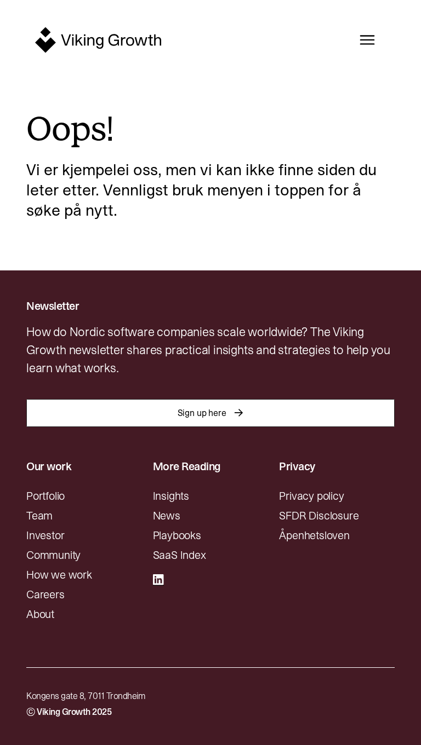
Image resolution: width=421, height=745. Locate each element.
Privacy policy (311, 496)
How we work (59, 574)
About (40, 614)
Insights (171, 496)
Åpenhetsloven (314, 535)
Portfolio (45, 496)
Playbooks (177, 535)
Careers (45, 594)
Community (53, 555)
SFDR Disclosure (319, 515)
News (166, 515)
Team (39, 515)
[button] (365, 39)
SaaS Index (179, 555)
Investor (45, 535)
